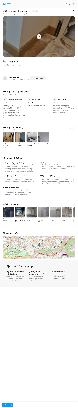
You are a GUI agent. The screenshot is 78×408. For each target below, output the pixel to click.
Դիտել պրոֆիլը (38, 78)
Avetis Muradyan (14, 77)
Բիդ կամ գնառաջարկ (20, 266)
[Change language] (73, 3)
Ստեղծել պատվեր (7, 405)
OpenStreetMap (71, 257)
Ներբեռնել (66, 4)
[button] (39, 245)
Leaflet (64, 257)
